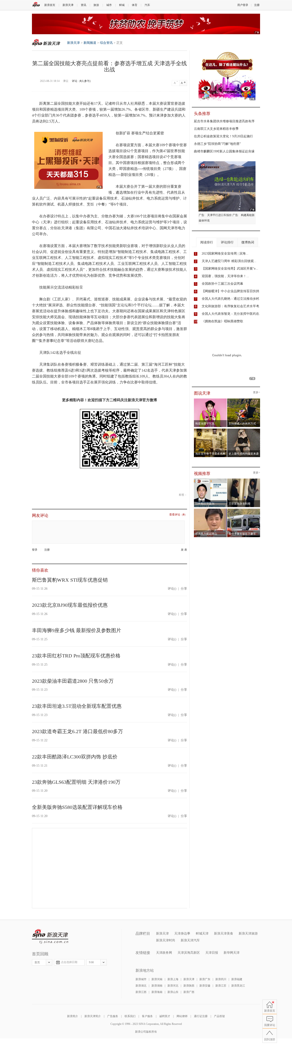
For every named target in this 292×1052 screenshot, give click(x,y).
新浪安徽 (204, 985)
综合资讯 (106, 42)
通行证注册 (201, 1016)
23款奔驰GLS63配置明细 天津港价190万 (76, 782)
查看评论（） (178, 514)
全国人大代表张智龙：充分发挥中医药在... (232, 313)
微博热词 (247, 242)
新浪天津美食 (223, 933)
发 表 (184, 549)
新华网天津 (232, 952)
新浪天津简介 (92, 1016)
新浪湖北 (141, 985)
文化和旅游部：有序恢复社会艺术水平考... (232, 306)
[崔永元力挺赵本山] (210, 510)
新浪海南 (156, 992)
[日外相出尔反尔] (210, 480)
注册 (257, 5)
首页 (37, 962)
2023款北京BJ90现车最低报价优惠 (70, 605)
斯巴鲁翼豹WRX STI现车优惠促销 (70, 580)
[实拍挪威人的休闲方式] (243, 399)
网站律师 (182, 1016)
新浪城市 (141, 979)
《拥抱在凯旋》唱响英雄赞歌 (222, 321)
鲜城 (122, 5)
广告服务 (112, 1016)
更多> (256, 392)
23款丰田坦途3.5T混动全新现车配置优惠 (77, 706)
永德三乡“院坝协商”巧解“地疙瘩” (217, 144)
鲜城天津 (202, 933)
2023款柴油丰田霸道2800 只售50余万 (73, 681)
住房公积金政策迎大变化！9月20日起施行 (223, 136)
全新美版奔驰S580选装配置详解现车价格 (77, 807)
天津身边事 (182, 933)
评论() (172, 588)
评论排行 (227, 242)
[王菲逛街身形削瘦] (243, 480)
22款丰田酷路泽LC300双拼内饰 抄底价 (74, 757)
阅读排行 (206, 242)
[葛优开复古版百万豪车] (243, 510)
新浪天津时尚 (165, 940)
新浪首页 (49, 5)
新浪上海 (172, 979)
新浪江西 (141, 992)
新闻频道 (89, 42)
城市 (109, 5)
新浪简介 (72, 1016)
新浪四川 (220, 979)
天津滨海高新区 (188, 952)
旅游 (96, 5)
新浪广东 (204, 979)
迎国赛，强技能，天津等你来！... (225, 276)
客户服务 (147, 1016)
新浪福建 (236, 979)
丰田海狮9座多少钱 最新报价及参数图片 (76, 630)
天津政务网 (164, 952)
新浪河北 (172, 985)
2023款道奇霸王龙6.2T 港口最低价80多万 (77, 731)
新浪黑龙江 (238, 985)
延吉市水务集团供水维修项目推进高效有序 (224, 121)
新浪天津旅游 (248, 933)
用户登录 (242, 5)
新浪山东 (172, 992)
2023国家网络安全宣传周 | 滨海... (225, 253)
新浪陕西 (188, 985)
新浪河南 (156, 979)
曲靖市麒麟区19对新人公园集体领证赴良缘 (224, 151)
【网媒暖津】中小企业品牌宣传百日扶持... (232, 291)
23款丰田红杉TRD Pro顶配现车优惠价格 (76, 656)
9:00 (91, 962)
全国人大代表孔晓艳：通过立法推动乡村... (232, 298)
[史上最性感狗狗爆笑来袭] (243, 430)
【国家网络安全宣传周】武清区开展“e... (230, 268)
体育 (134, 5)
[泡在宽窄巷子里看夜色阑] (210, 430)
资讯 (83, 5)
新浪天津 (68, 5)
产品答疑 (219, 1016)
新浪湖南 (156, 985)
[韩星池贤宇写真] (210, 399)
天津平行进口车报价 (219, 215)
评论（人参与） (82, 81)
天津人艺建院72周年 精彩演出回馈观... (229, 261)
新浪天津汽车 (190, 940)
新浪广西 (188, 992)
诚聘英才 (164, 1016)
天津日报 (211, 952)
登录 (34, 549)
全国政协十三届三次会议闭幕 (222, 283)
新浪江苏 (220, 985)
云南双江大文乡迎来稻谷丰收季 (216, 128)
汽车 (147, 5)
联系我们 (130, 1016)
